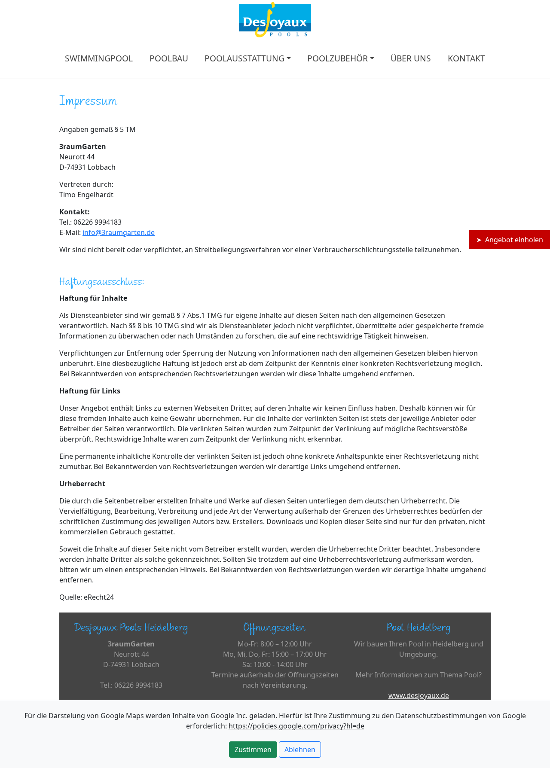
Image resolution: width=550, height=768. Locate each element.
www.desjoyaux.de (418, 695)
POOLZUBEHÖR (337, 58)
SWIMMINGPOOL (99, 58)
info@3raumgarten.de (118, 232)
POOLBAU (169, 58)
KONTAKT (466, 58)
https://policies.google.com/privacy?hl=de (296, 726)
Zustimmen (253, 749)
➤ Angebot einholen (509, 239)
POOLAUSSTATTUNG (244, 58)
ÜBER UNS (411, 58)
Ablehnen (299, 749)
